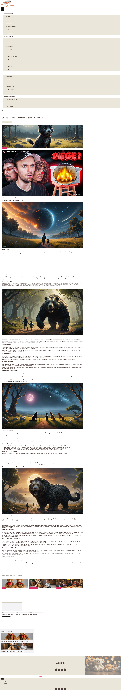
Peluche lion (8, 16)
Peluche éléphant (9, 23)
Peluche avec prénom (11, 92)
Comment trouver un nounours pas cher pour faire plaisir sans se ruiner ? (15, 641)
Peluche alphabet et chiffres (13, 53)
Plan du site (84, 676)
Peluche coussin (9, 79)
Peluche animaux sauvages (8, 13)
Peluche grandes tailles (10, 63)
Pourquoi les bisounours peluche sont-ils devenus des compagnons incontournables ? (19, 568)
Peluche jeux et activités (8, 36)
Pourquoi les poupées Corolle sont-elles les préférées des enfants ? (15, 570)
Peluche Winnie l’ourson (10, 106)
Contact (87, 676)
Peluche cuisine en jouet (10, 39)
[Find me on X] (59, 669)
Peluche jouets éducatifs (10, 49)
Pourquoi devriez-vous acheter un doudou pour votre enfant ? (41, 589)
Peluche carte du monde (12, 59)
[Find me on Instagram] (62, 669)
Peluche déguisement (9, 46)
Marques (4, 148)
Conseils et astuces (33, 587)
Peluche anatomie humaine (12, 56)
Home (5, 681)
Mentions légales (78, 676)
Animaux (58, 587)
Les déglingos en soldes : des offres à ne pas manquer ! (67, 589)
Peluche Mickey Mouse (10, 102)
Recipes (5, 683)
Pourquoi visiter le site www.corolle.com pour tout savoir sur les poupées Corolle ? (18, 567)
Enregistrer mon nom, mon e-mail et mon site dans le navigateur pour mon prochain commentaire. (20, 614)
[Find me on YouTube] (65, 669)
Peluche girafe (8, 19)
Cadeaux (3, 587)
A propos (40, 676)
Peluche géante (10, 69)
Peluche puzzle (8, 43)
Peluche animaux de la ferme (11, 26)
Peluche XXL (10, 66)
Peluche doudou (9, 76)
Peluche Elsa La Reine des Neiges (11, 99)
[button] (2, 110)
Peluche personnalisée (10, 86)
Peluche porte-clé (9, 82)
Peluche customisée (11, 89)
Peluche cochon (10, 29)
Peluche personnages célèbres (9, 96)
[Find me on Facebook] (56, 669)
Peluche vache (10, 33)
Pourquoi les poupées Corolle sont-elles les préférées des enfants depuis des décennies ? (19, 569)
